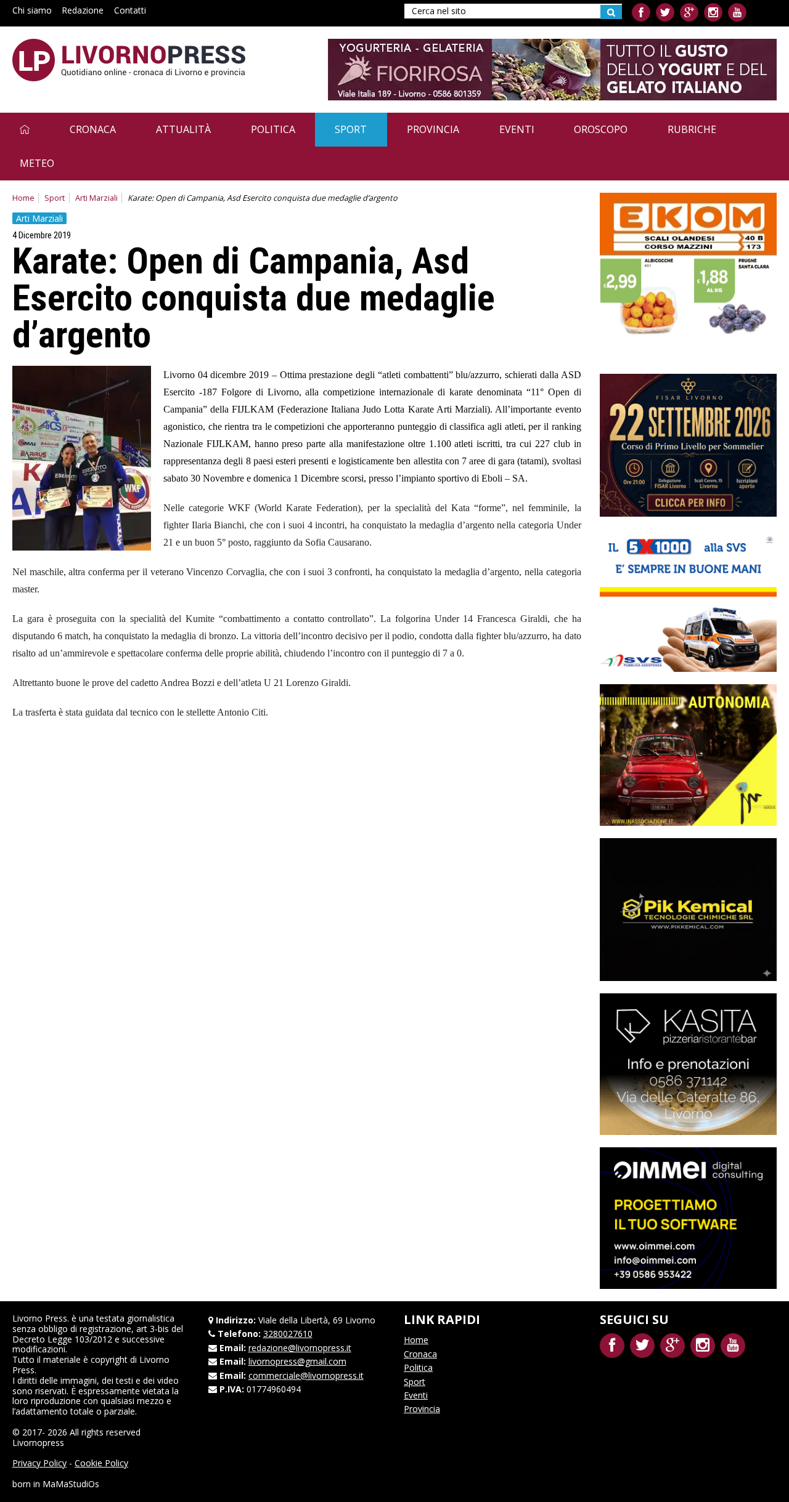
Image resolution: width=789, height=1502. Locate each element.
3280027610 (288, 1333)
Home (23, 198)
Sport (351, 129)
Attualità (183, 129)
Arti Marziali (96, 198)
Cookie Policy (101, 1463)
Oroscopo (601, 129)
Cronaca (93, 129)
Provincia (433, 129)
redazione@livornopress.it (299, 1348)
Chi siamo (32, 10)
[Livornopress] (128, 60)
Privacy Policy (39, 1463)
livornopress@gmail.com (297, 1361)
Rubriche (692, 129)
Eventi (516, 129)
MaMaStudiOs (71, 1484)
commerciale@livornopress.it (306, 1375)
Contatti (130, 10)
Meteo (37, 163)
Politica (273, 129)
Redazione (83, 10)
